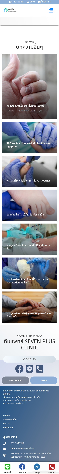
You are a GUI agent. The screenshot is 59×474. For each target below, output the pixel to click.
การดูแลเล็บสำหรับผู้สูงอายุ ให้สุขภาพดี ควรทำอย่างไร (29, 315)
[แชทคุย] (37, 466)
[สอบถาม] (51, 466)
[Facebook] (19, 369)
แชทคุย (37, 472)
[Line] (29, 369)
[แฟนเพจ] (22, 466)
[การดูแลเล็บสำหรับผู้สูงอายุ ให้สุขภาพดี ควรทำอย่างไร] (29, 307)
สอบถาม (51, 472)
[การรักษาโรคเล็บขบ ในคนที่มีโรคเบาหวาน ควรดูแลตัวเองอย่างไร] (29, 273)
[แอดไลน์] (7, 466)
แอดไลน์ (7, 472)
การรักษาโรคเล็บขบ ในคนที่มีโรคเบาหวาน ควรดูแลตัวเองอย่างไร (27, 281)
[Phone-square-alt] (39, 369)
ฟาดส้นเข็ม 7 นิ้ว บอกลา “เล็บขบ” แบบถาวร (28, 181)
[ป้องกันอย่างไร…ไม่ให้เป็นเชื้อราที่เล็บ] (29, 205)
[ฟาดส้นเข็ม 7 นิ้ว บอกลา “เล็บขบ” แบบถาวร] (29, 171)
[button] (51, 10)
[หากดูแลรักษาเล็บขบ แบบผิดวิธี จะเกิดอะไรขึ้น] (29, 239)
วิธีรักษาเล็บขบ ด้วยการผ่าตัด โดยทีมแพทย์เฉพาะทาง (28, 145)
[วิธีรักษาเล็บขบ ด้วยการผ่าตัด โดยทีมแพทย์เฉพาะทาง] (29, 137)
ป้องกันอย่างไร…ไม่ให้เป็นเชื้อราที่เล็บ (25, 215)
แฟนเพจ (22, 472)
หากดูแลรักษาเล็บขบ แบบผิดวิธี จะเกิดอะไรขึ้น (28, 247)
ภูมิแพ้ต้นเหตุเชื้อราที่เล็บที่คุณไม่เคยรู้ (25, 106)
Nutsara (10, 110)
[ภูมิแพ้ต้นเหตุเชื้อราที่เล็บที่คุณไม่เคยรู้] (29, 86)
